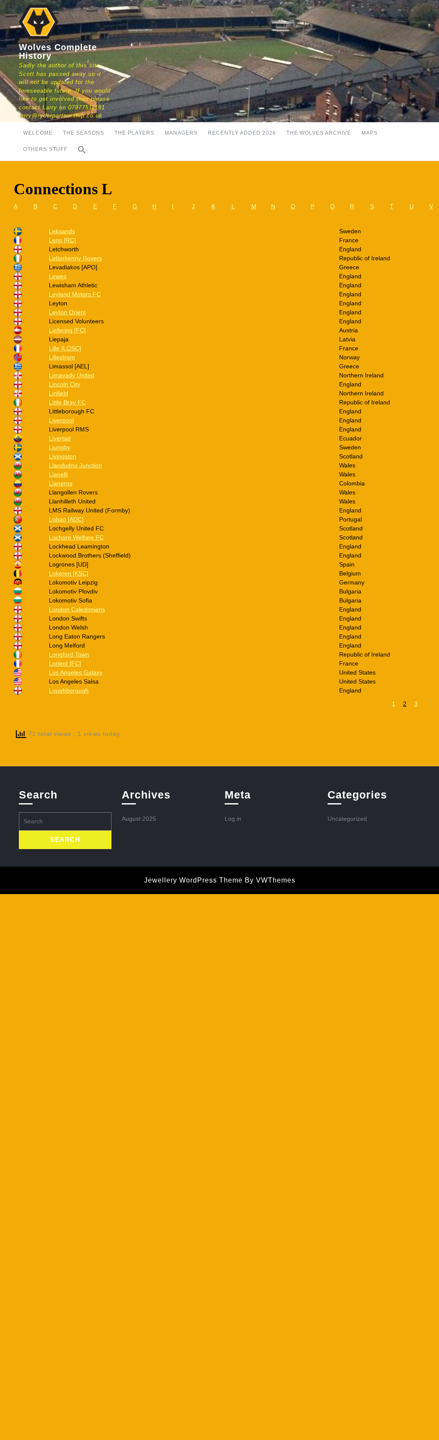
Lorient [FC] (65, 663)
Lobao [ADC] (66, 519)
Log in (233, 818)
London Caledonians (77, 609)
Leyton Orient (67, 312)
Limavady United (71, 375)
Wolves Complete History (58, 51)
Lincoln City (64, 384)
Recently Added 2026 (242, 133)
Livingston (62, 456)
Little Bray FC (67, 402)
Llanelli (58, 474)
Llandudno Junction (75, 465)
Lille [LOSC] (65, 348)
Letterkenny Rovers (75, 258)
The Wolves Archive (318, 133)
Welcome (38, 133)
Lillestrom (62, 357)
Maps (369, 133)
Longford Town (69, 654)
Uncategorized (347, 818)
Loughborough (69, 690)
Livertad (60, 438)
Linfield (58, 393)
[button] (81, 149)
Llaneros (60, 483)
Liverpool (61, 420)
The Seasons (83, 133)
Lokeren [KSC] (68, 573)
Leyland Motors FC (75, 294)
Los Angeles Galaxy (75, 672)
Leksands (62, 231)
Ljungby (59, 447)
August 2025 (139, 818)
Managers (181, 133)
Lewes (57, 276)
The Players (134, 133)
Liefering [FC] (67, 330)
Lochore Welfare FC (76, 537)
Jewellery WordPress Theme (193, 880)
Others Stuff (45, 149)
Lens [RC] (62, 240)
